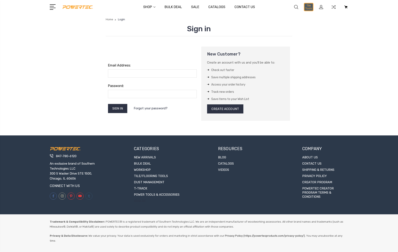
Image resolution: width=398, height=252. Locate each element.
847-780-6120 (66, 156)
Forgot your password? (150, 108)
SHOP (147, 7)
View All (140, 201)
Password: (116, 86)
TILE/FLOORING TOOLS (151, 176)
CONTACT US (244, 7)
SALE (195, 7)
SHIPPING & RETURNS (318, 170)
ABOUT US (310, 157)
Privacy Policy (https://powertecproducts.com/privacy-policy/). (265, 235)
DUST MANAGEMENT (149, 182)
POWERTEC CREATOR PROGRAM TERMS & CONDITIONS (318, 193)
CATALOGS (216, 7)
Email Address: (119, 65)
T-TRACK (140, 188)
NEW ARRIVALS (145, 157)
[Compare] (333, 9)
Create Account (225, 109)
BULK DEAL (173, 7)
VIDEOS (223, 170)
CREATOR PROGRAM (317, 182)
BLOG (222, 157)
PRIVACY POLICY (314, 176)
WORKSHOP (142, 170)
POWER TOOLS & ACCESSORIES (157, 195)
